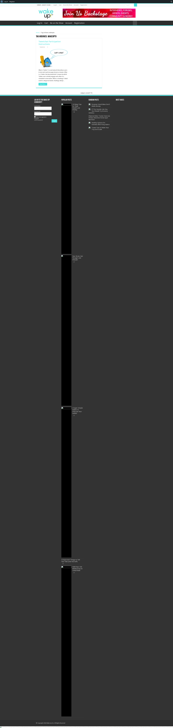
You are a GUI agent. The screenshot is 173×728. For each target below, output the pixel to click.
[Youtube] (123, 5)
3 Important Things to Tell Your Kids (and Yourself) (70, 560)
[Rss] (116, 5)
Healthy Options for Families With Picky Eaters (101, 123)
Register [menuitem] (12, 1)
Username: (37, 106)
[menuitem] (2, 1)
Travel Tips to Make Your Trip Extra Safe (100, 128)
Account (76, 5)
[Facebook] (120, 5)
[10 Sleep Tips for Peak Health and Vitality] (66, 178)
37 (74, 262)
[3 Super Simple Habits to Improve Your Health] (66, 482)
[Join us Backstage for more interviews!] (99, 13)
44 (74, 112)
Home (37, 32)
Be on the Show (67, 5)
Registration (83, 5)
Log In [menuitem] (6, 1)
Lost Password (38, 120)
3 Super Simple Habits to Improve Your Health (77, 410)
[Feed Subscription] (101, 36)
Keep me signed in (41, 117)
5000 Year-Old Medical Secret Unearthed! (77, 568)
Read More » (43, 84)
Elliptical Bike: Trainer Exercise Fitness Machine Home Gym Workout (99, 117)
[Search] (135, 5)
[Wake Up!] (46, 13)
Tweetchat (42, 47)
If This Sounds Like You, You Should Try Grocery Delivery (98, 111)
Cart (60, 5)
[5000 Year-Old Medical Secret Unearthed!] (66, 641)
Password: (37, 111)
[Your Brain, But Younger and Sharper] (66, 330)
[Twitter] (121, 5)
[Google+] (118, 5)
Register (36, 118)
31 (63, 563)
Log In (55, 5)
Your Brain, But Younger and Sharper (77, 258)
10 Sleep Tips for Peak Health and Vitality (76, 107)
